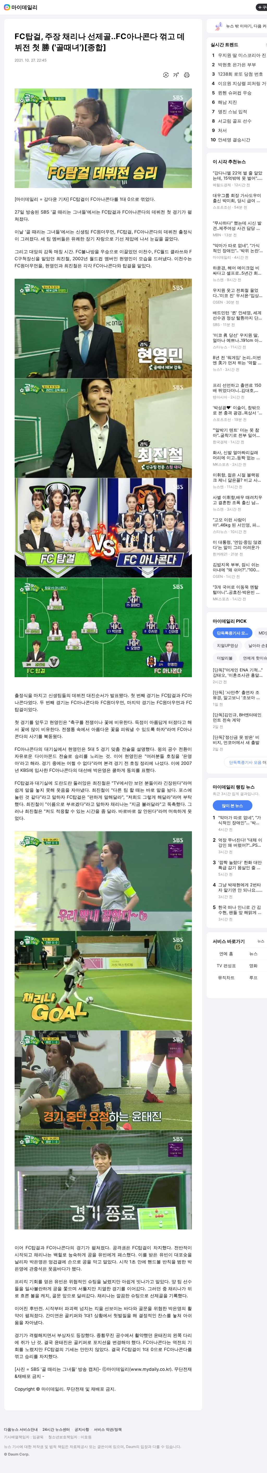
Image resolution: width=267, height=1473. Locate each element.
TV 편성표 (226, 965)
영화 (253, 965)
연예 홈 (226, 953)
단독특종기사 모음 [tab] (233, 633)
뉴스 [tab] (260, 940)
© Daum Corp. (16, 1454)
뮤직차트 (226, 977)
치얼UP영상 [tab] (227, 645)
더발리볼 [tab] (225, 658)
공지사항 (82, 1429)
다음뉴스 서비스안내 (21, 1429)
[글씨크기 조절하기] (176, 75)
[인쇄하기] (186, 75)
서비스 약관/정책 (108, 1429)
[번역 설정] (166, 75)
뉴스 (253, 953)
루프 (253, 977)
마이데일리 (24, 7)
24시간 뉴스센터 (56, 1429)
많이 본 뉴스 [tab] (232, 805)
